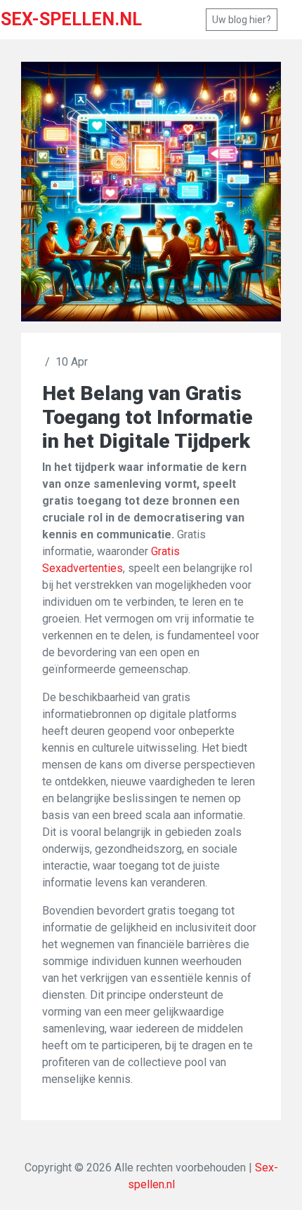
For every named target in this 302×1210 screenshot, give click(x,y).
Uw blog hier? (241, 19)
